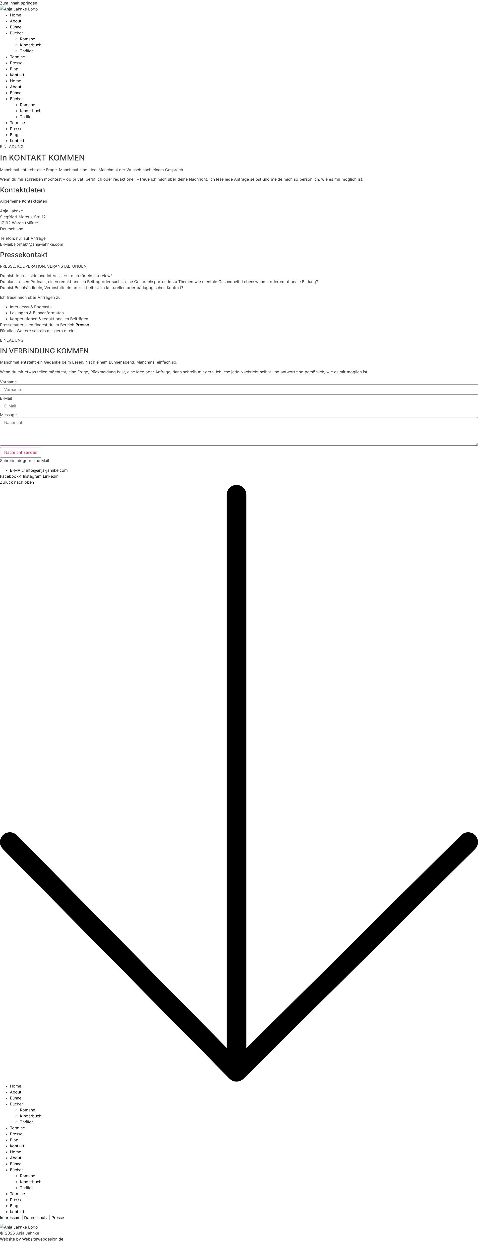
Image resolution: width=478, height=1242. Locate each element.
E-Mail (6, 398)
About (15, 20)
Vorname (8, 382)
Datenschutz (36, 1217)
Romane (27, 38)
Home (15, 14)
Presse (16, 62)
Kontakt (17, 74)
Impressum (10, 1217)
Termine (17, 56)
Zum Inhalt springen (18, 2)
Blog (14, 68)
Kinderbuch (30, 44)
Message (8, 415)
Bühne (15, 26)
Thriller (26, 50)
